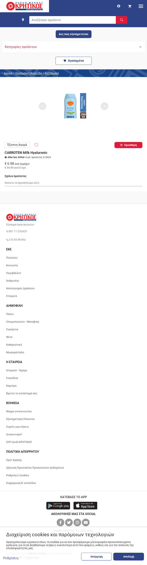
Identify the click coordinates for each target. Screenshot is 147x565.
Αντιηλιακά (52, 73)
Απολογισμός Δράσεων (20, 288)
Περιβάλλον (13, 273)
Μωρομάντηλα (15, 352)
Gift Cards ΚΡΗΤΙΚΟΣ (19, 442)
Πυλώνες (12, 257)
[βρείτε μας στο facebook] (61, 522)
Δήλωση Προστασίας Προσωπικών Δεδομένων (35, 467)
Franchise (12, 378)
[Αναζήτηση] (121, 20)
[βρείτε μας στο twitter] (69, 522)
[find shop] (23, 19)
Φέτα (9, 337)
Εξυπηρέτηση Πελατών (20, 419)
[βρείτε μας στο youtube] (86, 522)
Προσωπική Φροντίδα (28, 73)
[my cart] (130, 6)
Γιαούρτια (12, 329)
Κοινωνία (12, 265)
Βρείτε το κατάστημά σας (21, 393)
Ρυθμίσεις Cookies (17, 475)
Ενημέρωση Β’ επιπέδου (21, 483)
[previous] (42, 106)
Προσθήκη (130, 145)
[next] (104, 106)
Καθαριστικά (14, 344)
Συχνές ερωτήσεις (17, 426)
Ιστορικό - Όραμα (16, 370)
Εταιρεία (11, 296)
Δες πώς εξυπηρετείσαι (73, 34)
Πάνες (10, 314)
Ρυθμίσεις (11, 558)
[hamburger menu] (141, 6)
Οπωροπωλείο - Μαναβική (22, 321)
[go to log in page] (119, 6)
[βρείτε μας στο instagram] (78, 522)
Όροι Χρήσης (14, 460)
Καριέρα (11, 385)
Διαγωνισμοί (14, 434)
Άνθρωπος (12, 280)
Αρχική (8, 73)
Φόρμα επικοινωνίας (19, 411)
